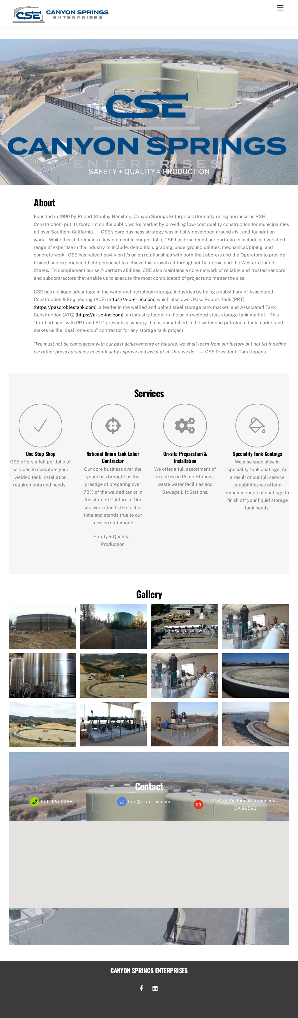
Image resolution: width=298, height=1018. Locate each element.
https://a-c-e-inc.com (131, 299)
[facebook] (141, 987)
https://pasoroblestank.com (65, 307)
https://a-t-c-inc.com (99, 315)
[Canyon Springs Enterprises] (60, 21)
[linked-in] (155, 987)
